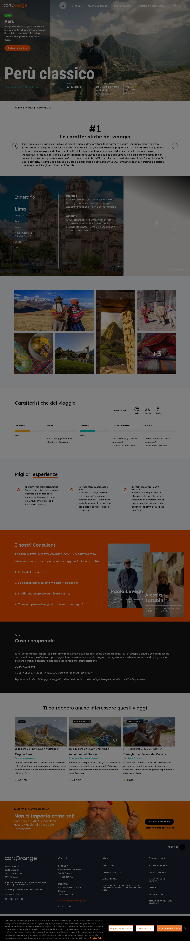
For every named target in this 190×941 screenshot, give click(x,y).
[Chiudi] (185, 928)
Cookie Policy (97, 938)
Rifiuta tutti (145, 928)
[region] (95, 928)
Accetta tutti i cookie (169, 928)
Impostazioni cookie (120, 928)
